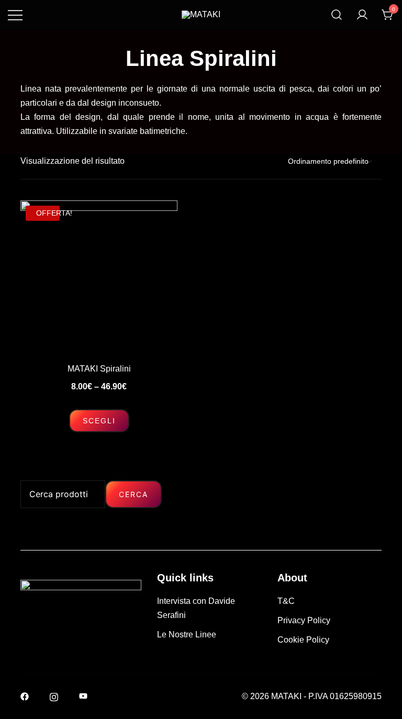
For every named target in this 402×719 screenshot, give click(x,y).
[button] (24, 472)
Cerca (133, 494)
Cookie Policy (303, 639)
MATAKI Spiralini (99, 368)
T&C (286, 601)
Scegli (99, 421)
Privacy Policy (303, 620)
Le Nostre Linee (186, 634)
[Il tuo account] (362, 14)
